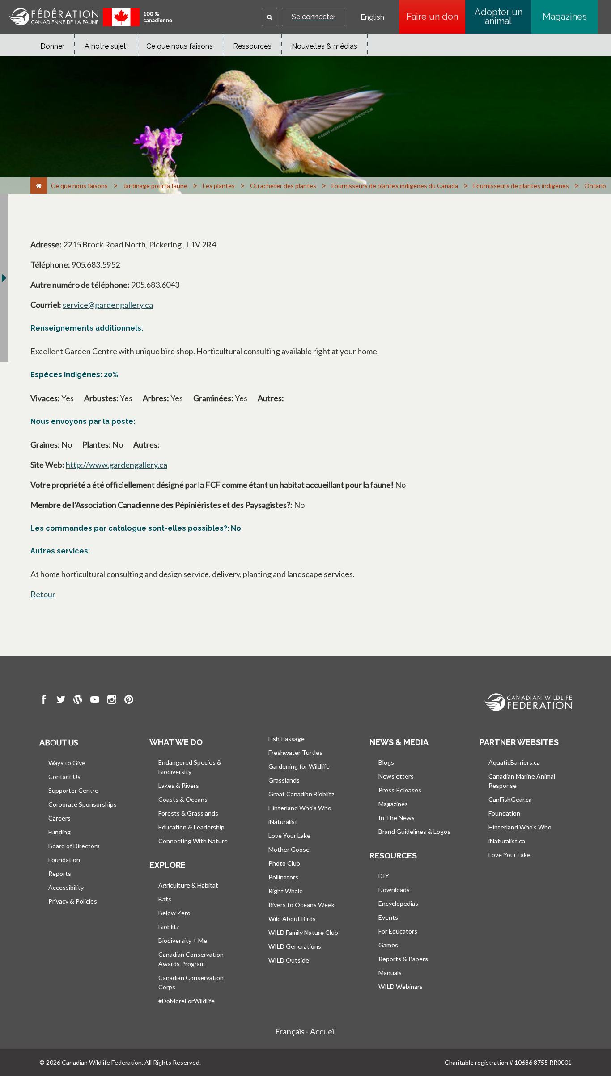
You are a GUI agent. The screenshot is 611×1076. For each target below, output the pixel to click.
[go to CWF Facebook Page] (43, 701)
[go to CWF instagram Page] (111, 701)
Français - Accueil (305, 1031)
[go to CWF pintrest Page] (128, 701)
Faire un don (436, 16)
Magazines (565, 16)
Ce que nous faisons (179, 46)
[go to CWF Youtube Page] (94, 701)
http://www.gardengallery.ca (116, 464)
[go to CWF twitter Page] (60, 701)
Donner (52, 46)
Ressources (252, 46)
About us (58, 742)
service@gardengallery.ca (108, 305)
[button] (269, 17)
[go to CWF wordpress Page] (77, 701)
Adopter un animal (498, 16)
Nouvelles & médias (324, 46)
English (372, 17)
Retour (42, 594)
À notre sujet (105, 46)
